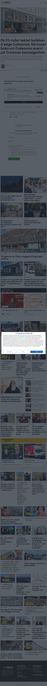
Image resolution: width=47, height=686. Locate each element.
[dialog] (23, 343)
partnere (24, 338)
